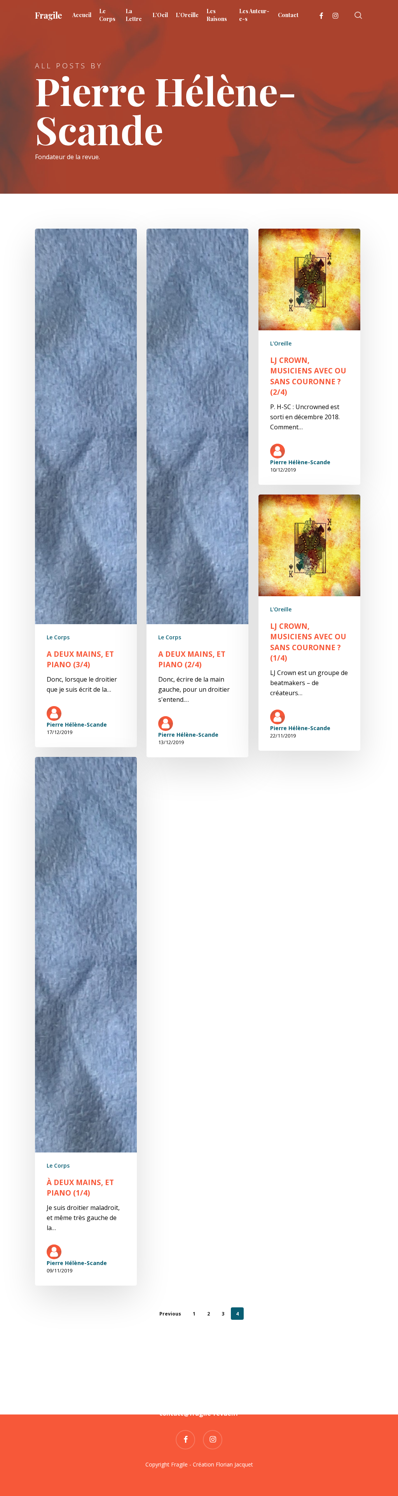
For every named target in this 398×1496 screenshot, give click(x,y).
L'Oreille (281, 343)
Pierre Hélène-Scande (77, 724)
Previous (170, 1313)
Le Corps (58, 637)
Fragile (48, 15)
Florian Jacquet (234, 1464)
